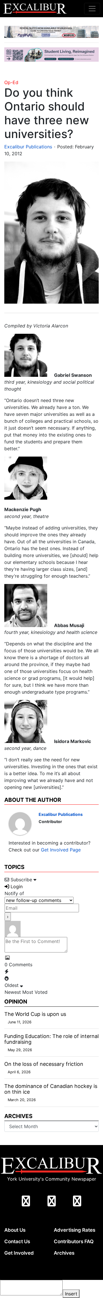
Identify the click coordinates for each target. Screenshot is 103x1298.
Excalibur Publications (28, 147)
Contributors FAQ (74, 1241)
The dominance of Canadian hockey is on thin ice (50, 1089)
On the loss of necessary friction (43, 1064)
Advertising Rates (74, 1230)
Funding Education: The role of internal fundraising (51, 1039)
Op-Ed (11, 82)
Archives (64, 1253)
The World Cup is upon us (35, 1014)
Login (16, 886)
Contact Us (17, 1241)
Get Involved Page (61, 850)
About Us (14, 1230)
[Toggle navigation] (92, 8)
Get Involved (19, 1253)
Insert (71, 1294)
